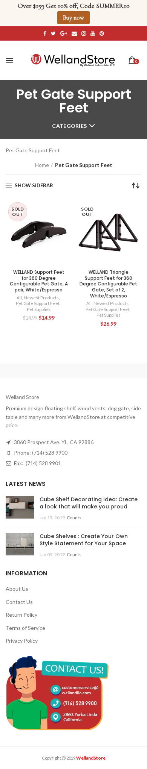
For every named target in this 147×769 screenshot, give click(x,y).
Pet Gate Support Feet (38, 303)
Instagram (83, 33)
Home (42, 165)
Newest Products (41, 297)
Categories (69, 126)
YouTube (92, 33)
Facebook (45, 33)
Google (63, 33)
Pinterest (101, 33)
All (19, 297)
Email (74, 33)
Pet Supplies (39, 309)
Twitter (53, 33)
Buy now (73, 17)
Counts (74, 517)
